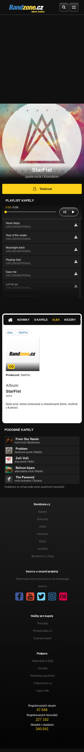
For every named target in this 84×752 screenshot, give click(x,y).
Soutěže (43, 548)
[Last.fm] (63, 596)
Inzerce (42, 586)
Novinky (23, 319)
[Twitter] (41, 596)
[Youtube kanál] (30, 596)
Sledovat (46, 189)
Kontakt (42, 668)
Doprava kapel (43, 638)
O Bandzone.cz (42, 683)
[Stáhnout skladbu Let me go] (76, 286)
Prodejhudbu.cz (42, 630)
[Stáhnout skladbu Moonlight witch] (76, 249)
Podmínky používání (42, 675)
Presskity (42, 623)
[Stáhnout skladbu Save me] (76, 273)
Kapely (42, 511)
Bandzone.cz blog (43, 556)
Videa (42, 526)
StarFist (23, 332)
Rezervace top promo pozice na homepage (42, 579)
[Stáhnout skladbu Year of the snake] (76, 237)
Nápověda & (42, 661)
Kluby (42, 541)
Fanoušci (42, 534)
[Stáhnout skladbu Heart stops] (76, 225)
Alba (56, 319)
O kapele (41, 319)
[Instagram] (52, 596)
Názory (70, 319)
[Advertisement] (42, 59)
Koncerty (42, 519)
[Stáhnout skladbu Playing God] (76, 261)
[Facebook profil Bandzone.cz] (19, 596)
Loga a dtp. (43, 690)
